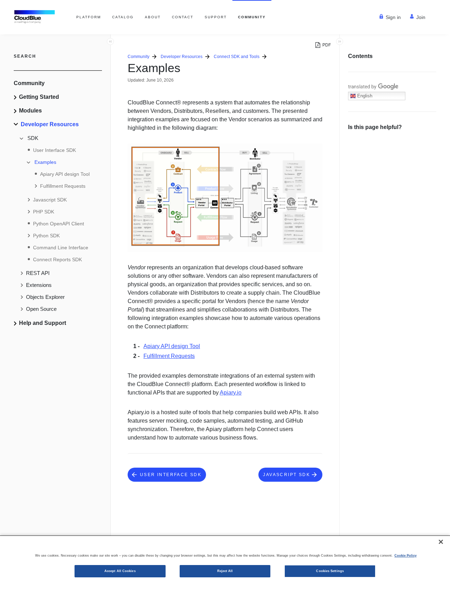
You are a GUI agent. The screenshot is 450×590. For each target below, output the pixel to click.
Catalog (123, 17)
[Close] (441, 542)
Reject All (225, 571)
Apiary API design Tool (171, 346)
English (364, 95)
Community (252, 17)
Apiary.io (231, 393)
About (153, 17)
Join (420, 17)
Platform (88, 17)
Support (216, 17)
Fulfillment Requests (169, 356)
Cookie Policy (405, 555)
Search (25, 56)
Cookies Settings (329, 571)
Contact (182, 17)
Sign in (393, 17)
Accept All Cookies (120, 571)
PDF (326, 45)
